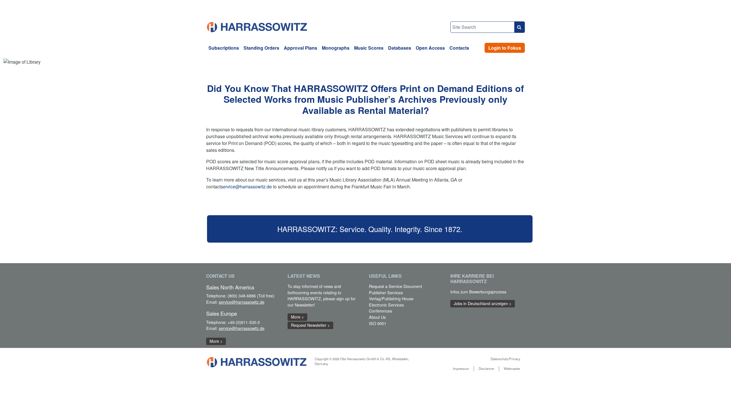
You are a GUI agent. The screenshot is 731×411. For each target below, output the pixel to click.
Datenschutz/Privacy (505, 358)
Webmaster (512, 368)
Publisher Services (386, 292)
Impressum (461, 368)
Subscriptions (223, 48)
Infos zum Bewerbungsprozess (478, 292)
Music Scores (368, 48)
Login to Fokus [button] (504, 48)
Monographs (336, 48)
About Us (377, 317)
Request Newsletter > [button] (310, 325)
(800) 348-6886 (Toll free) (251, 296)
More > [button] (216, 341)
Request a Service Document (395, 286)
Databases (399, 48)
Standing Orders (261, 48)
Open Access (430, 48)
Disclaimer (486, 368)
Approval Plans (300, 48)
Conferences (380, 311)
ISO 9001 (377, 323)
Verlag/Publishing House (391, 298)
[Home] (257, 26)
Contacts (459, 48)
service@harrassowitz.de (246, 186)
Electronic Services (386, 305)
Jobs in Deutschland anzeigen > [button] (482, 303)
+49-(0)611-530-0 (244, 322)
